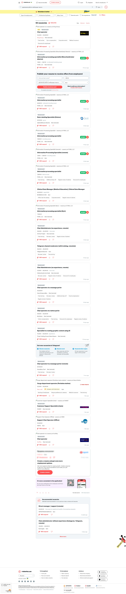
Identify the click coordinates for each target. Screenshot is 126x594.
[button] (102, 572)
